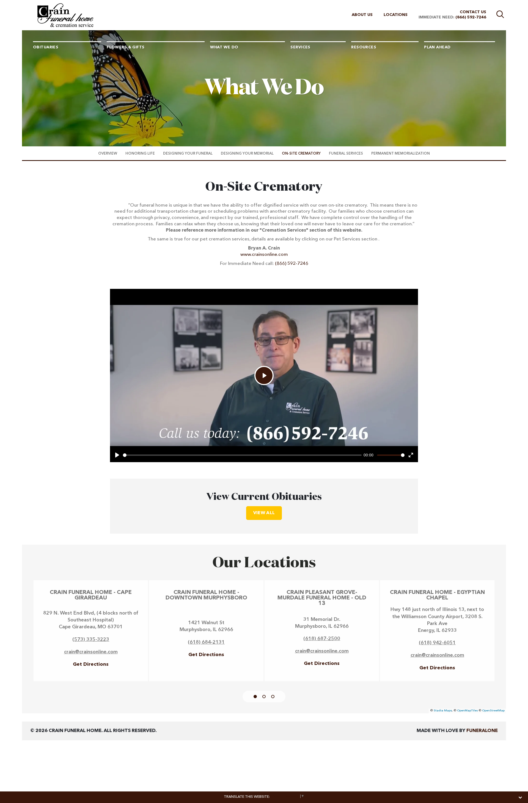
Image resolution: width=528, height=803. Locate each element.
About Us (362, 15)
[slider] (242, 455)
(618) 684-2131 (206, 642)
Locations (396, 15)
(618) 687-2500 (321, 638)
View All (264, 513)
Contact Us (473, 12)
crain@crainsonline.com (91, 651)
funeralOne (482, 730)
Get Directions (91, 664)
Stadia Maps (443, 710)
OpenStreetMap (493, 710)
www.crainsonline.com (264, 254)
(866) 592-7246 (470, 17)
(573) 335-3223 (90, 639)
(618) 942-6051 (437, 642)
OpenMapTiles (467, 710)
